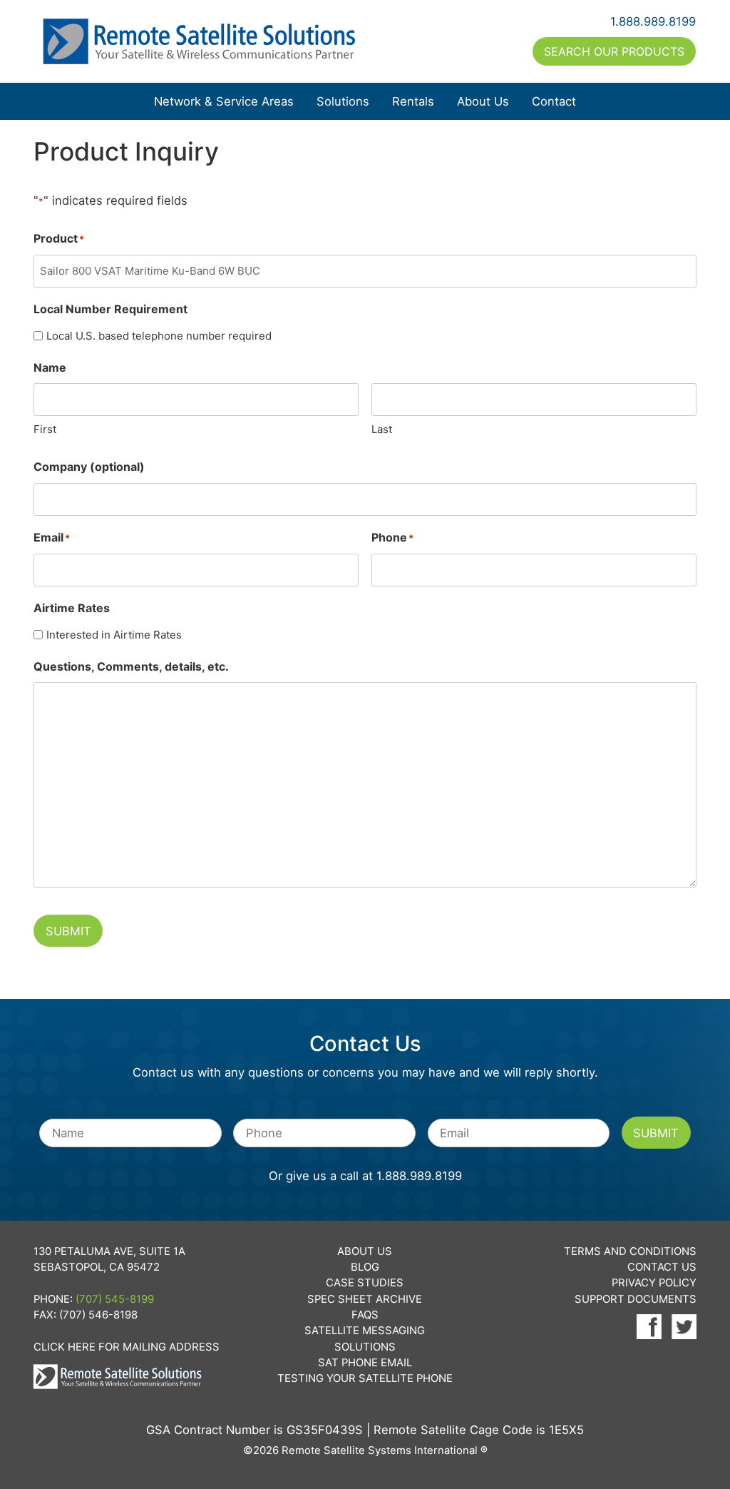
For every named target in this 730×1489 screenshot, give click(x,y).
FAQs (365, 1314)
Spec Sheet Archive (364, 1299)
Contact (554, 101)
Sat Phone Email (365, 1362)
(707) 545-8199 (115, 1299)
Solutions (343, 101)
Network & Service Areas (224, 101)
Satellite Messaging (364, 1330)
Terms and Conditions (630, 1251)
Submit (68, 931)
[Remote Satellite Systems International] (199, 41)
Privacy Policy (654, 1282)
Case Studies (364, 1282)
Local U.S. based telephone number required (159, 335)
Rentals (413, 101)
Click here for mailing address (127, 1347)
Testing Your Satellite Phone (365, 1378)
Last (381, 429)
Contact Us (661, 1267)
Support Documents (635, 1299)
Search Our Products (614, 51)
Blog (365, 1267)
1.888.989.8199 (653, 21)
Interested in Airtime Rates (114, 634)
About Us (483, 101)
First (45, 429)
